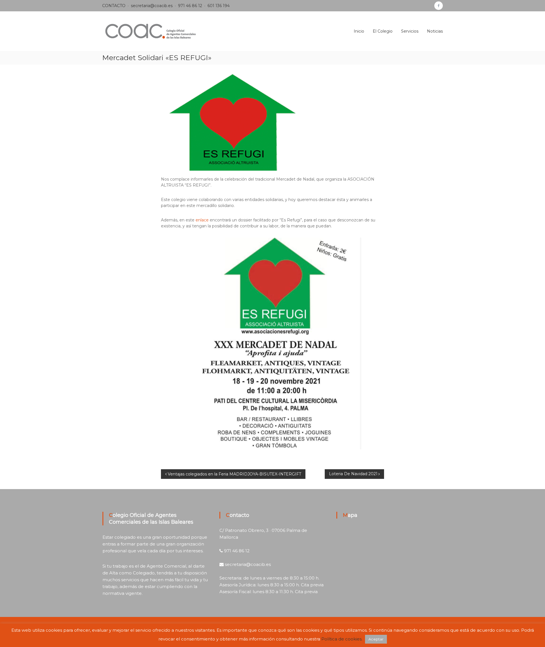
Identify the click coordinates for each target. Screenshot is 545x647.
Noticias (435, 31)
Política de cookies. (341, 639)
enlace (202, 220)
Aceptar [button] (375, 639)
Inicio (359, 31)
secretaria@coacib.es (152, 5)
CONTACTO (113, 5)
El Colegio (383, 31)
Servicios (409, 31)
